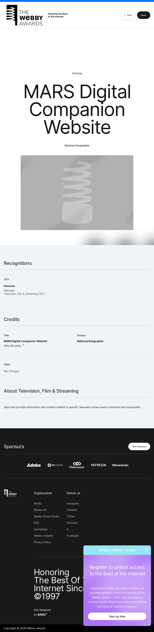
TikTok (71, 516)
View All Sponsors (139, 446)
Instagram (73, 503)
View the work (12, 345)
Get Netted (41, 529)
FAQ (36, 522)
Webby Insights (43, 535)
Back (129, 15)
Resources (40, 509)
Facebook (73, 535)
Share (143, 15)
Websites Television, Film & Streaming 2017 (24, 292)
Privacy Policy (42, 542)
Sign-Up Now (117, 616)
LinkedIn (72, 509)
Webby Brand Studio (46, 516)
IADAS (38, 503)
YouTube (72, 522)
